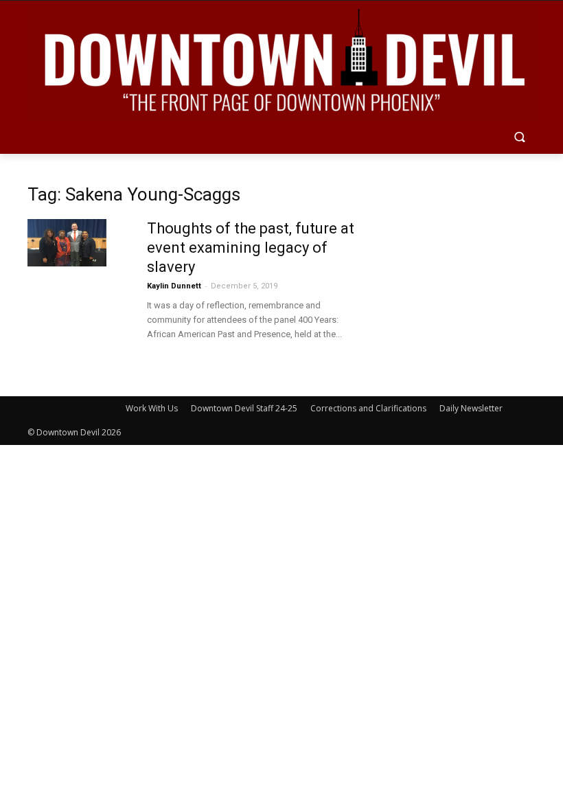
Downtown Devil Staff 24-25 (244, 408)
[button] (519, 138)
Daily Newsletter (471, 408)
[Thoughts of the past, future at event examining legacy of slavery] (66, 242)
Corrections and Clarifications (368, 408)
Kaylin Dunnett (174, 286)
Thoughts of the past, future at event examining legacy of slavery (250, 247)
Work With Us (152, 408)
